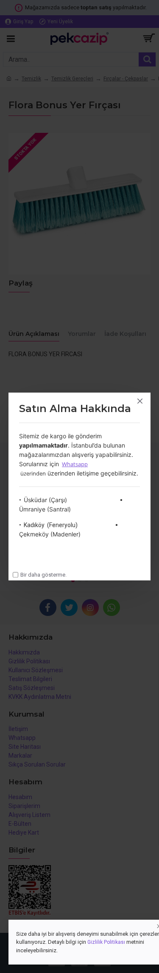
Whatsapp (75, 464)
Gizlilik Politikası (106, 942)
